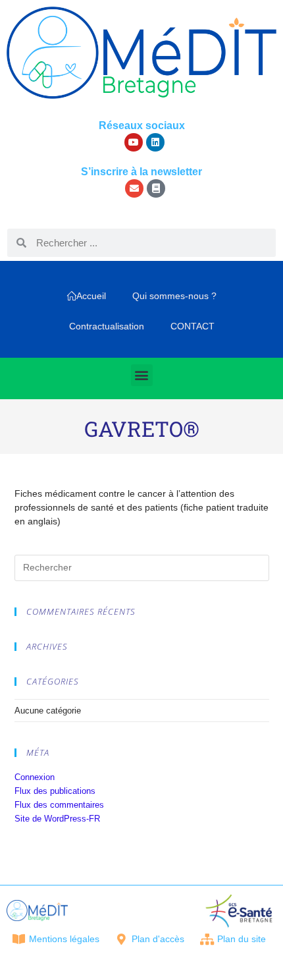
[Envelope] (134, 188)
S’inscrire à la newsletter (141, 171)
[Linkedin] (155, 142)
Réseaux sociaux (142, 125)
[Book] (156, 188)
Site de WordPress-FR (57, 819)
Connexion (34, 777)
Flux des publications (54, 791)
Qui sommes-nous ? (174, 296)
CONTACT (192, 326)
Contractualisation (106, 326)
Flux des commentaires (59, 805)
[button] (142, 375)
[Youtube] (133, 142)
